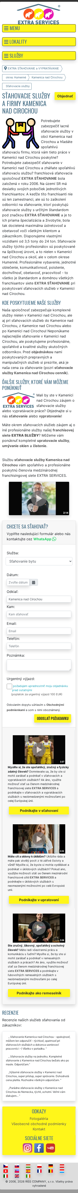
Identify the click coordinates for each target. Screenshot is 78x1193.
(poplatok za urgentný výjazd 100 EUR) (36, 694)
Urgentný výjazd (20, 679)
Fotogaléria (39, 1118)
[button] (39, 28)
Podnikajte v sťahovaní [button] (39, 810)
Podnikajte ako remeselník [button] (39, 993)
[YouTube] (50, 1147)
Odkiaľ (12, 591)
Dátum (12, 575)
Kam (10, 606)
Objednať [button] (65, 96)
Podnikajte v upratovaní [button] (39, 900)
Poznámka (15, 655)
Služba (12, 553)
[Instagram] (27, 1147)
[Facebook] (39, 1147)
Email (11, 623)
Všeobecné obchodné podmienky (38, 1124)
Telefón (13, 638)
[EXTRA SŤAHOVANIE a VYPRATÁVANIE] (38, 14)
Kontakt (39, 1129)
